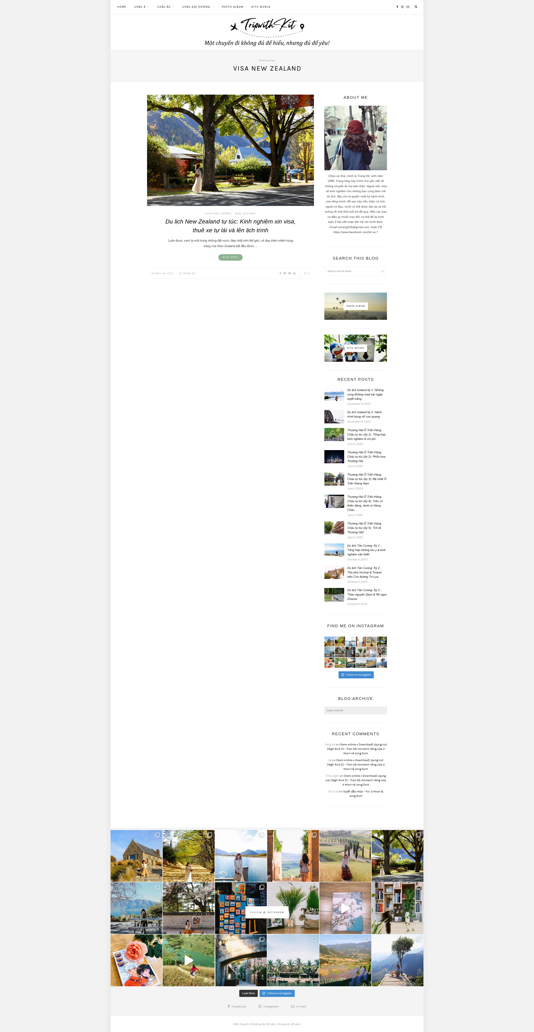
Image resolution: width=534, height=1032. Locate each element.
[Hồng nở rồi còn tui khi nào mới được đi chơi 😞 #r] (329, 663)
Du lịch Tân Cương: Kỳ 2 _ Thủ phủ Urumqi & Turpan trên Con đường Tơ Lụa (364, 572)
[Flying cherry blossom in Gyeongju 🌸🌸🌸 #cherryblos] (340, 652)
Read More (230, 257)
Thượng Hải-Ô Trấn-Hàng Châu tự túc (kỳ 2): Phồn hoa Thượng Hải (366, 457)
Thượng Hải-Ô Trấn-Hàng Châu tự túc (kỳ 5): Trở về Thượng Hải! (364, 528)
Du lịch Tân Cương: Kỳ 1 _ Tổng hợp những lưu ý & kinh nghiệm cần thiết (366, 550)
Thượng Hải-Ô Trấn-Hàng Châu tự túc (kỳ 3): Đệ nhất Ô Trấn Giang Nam (366, 479)
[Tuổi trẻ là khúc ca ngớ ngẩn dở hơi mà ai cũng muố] (340, 663)
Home (121, 6)
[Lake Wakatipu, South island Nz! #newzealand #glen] (350, 642)
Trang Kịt (189, 273)
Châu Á (140, 6)
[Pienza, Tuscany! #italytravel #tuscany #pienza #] (361, 642)
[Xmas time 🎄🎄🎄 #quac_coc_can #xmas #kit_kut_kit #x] (361, 652)
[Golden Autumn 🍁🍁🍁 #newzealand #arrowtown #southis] (340, 642)
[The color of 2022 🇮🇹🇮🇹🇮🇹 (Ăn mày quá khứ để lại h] (350, 652)
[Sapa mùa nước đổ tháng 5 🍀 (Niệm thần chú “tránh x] (371, 663)
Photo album (232, 6)
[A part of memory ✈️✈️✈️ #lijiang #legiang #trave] (371, 652)
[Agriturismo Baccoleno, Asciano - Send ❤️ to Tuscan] (371, 642)
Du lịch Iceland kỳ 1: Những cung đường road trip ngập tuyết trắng (365, 394)
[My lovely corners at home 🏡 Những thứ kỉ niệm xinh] (382, 652)
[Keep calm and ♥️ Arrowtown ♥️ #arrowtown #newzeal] (382, 642)
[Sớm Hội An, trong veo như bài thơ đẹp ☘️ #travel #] (361, 663)
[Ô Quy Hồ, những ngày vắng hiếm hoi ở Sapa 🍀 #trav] (382, 663)
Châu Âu (164, 6)
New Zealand (245, 213)
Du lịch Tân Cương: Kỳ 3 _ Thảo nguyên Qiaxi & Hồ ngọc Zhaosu (367, 594)
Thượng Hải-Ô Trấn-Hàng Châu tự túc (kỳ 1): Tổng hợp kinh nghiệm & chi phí (366, 434)
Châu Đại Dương (196, 6)
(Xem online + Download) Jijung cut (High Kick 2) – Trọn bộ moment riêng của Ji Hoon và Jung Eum (357, 749)
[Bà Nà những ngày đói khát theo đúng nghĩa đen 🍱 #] (350, 663)
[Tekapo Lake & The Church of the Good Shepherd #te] (329, 642)
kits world (261, 6)
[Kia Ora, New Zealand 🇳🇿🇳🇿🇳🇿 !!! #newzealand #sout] (329, 652)
